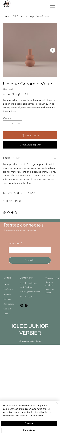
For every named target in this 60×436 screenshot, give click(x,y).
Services (7, 298)
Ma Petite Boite (33, 340)
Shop (6, 313)
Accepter (29, 423)
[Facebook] (8, 212)
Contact (7, 308)
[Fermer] (55, 405)
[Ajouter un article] (19, 124)
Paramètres (29, 430)
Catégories (8, 288)
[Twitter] (16, 212)
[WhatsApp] (4, 212)
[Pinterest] (12, 212)
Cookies (49, 285)
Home (6, 284)
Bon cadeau (9, 303)
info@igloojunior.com (30, 291)
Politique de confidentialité (29, 415)
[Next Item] (52, 50)
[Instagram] (21, 305)
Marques (7, 293)
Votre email (15, 243)
